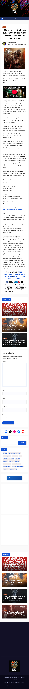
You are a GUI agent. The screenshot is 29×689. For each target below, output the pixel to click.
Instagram (16, 276)
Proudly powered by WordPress (10, 677)
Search (4, 438)
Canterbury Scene (7, 455)
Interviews (17, 682)
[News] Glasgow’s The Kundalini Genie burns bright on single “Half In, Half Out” (19, 287)
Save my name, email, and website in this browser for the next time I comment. (12, 418)
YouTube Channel (14, 279)
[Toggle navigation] (15, 19)
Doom (20, 455)
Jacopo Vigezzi (12, 42)
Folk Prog (5, 458)
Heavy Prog (11, 458)
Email (4, 398)
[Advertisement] (14, 499)
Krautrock (5, 461)
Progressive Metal (7, 463)
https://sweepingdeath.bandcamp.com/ (13, 209)
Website (4, 406)
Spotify (22, 276)
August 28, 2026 (9, 568)
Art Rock (5, 453)
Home (5, 682)
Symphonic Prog (13, 469)
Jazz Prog (17, 458)
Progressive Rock (16, 463)
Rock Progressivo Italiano (17, 466)
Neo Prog (11, 461)
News (5, 323)
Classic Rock (15, 455)
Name (4, 390)
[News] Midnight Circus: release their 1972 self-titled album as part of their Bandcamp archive (14, 342)
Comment (5, 361)
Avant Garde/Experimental (14, 453)
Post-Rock (17, 461)
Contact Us (23, 682)
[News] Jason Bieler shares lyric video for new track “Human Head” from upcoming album (9, 288)
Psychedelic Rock (6, 466)
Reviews (12, 682)
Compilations (15, 685)
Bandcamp (14, 274)
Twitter (9, 276)
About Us (21, 685)
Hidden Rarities (9, 685)
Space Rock (5, 469)
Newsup (22, 677)
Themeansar (14, 679)
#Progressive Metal (21, 44)
